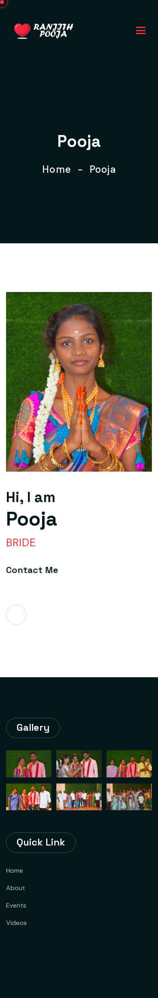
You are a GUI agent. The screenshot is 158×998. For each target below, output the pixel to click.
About (15, 888)
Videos (16, 923)
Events (16, 905)
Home (59, 169)
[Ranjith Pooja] (44, 30)
